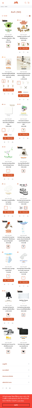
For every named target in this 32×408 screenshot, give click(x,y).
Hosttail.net (8, 35)
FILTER (5, 16)
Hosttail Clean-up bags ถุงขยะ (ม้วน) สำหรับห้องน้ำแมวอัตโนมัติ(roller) (23, 239)
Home (2, 6)
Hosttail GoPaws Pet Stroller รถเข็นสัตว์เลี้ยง (8, 308)
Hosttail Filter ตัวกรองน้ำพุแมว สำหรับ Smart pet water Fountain (23, 270)
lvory (6, 135)
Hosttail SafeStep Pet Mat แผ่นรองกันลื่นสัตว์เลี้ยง (8, 122)
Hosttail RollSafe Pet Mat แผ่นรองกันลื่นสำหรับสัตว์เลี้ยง (23, 75)
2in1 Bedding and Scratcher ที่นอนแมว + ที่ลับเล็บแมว (8, 38)
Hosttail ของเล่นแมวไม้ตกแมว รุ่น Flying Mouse (8, 164)
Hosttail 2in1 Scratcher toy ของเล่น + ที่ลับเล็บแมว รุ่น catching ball (8, 239)
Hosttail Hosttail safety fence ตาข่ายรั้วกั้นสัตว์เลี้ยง (23, 308)
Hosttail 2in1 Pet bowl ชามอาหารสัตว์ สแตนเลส (23, 201)
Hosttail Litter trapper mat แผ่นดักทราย (23, 345)
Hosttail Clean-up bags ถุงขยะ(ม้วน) (8, 269)
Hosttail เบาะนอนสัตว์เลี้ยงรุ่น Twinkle (8, 201)
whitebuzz (25, 92)
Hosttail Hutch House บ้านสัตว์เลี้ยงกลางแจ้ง (8, 345)
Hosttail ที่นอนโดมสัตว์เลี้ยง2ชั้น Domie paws (23, 164)
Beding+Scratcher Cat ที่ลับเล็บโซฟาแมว (23, 37)
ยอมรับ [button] (16, 405)
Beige (20, 92)
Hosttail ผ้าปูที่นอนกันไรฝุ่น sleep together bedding (8, 74)
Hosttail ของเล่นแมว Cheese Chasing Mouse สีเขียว (23, 122)
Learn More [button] (20, 400)
